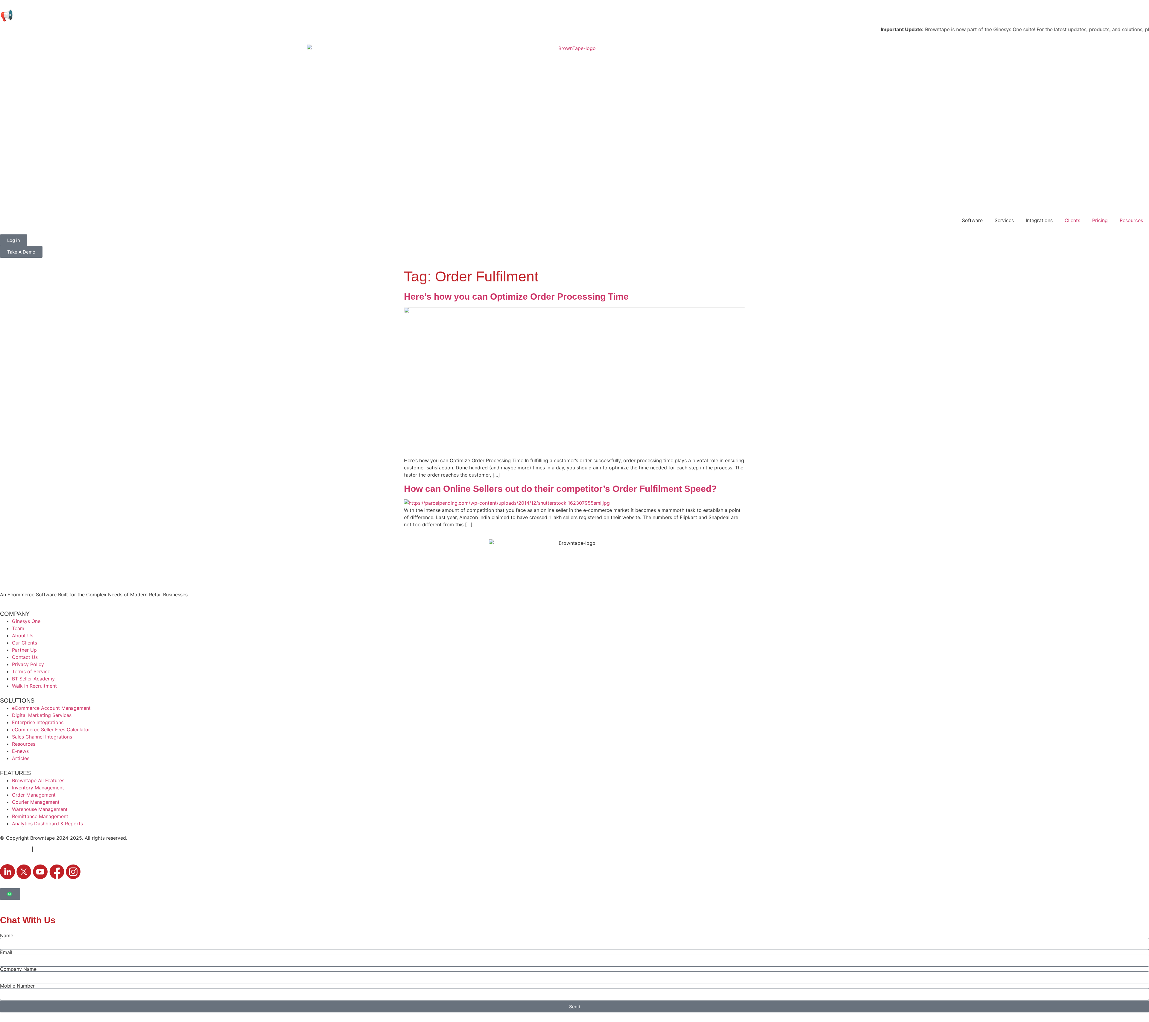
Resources (1131, 220)
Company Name (18, 969)
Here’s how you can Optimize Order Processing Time (516, 296)
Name (6, 935)
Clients (1072, 220)
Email (6, 952)
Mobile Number (17, 985)
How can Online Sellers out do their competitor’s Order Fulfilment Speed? (560, 489)
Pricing (1100, 220)
